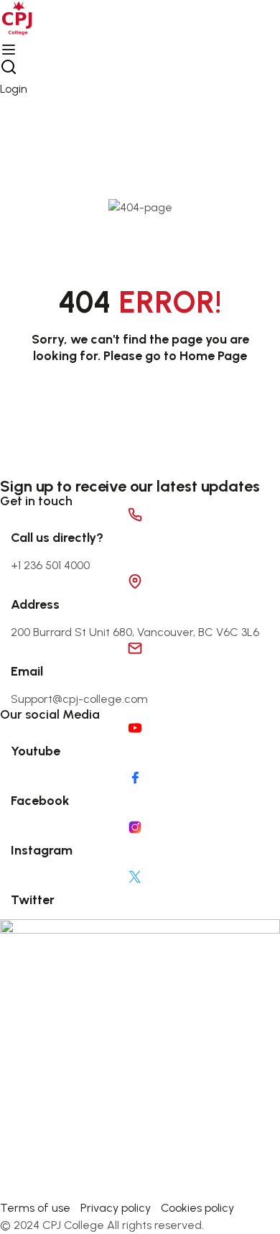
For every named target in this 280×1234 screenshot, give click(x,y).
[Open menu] (10, 49)
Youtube (35, 751)
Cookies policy (197, 1208)
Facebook (40, 801)
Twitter (33, 900)
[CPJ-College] (140, 1058)
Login (13, 89)
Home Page (213, 356)
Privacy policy (115, 1208)
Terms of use (35, 1208)
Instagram (42, 850)
